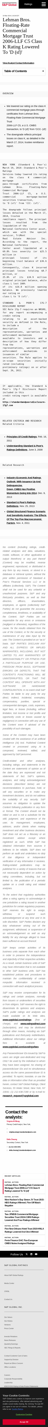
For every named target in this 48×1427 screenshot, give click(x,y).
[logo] (9, 4)
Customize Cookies (24, 1414)
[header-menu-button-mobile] (43, 4)
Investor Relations (10, 1336)
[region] (24, 1407)
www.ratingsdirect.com (33, 1023)
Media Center (9, 1283)
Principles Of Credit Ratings (22, 436)
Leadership (8, 1383)
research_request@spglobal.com (21, 1095)
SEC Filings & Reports (12, 1348)
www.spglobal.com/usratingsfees (21, 1046)
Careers (7, 1375)
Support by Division (11, 1360)
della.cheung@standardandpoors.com (22, 1150)
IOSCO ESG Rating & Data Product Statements (21, 1386)
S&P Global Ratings (16, 1265)
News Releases (10, 1340)
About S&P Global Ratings (13, 1275)
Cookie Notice (17, 1409)
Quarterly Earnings (11, 1344)
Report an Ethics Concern (13, 1363)
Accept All (24, 1422)
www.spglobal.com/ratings (17, 1019)
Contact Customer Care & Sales (15, 1356)
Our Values (8, 1317)
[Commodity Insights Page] (27, 1254)
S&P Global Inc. (13, 1307)
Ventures (7, 1325)
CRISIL (6, 1291)
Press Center (9, 1328)
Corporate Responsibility (13, 1379)
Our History (8, 1321)
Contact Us (8, 1299)
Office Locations (10, 1367)
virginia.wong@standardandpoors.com (22, 1132)
